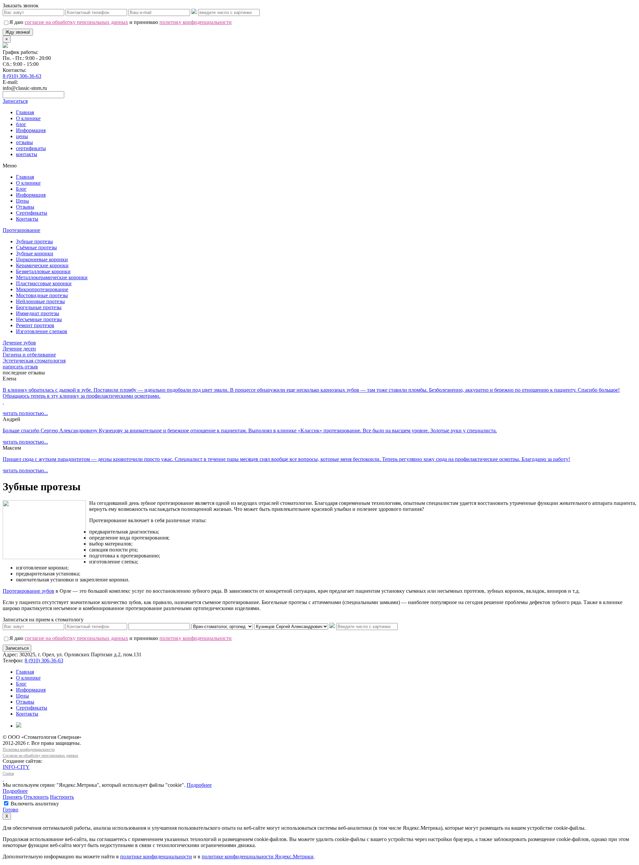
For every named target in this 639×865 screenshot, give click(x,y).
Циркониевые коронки (42, 259)
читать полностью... (25, 413)
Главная (25, 112)
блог (21, 124)
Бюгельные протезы (39, 307)
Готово (10, 809)
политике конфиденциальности (156, 856)
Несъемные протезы (39, 319)
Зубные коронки (34, 253)
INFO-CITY (16, 767)
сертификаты (31, 148)
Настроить (62, 797)
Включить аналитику (34, 803)
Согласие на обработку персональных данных (40, 755)
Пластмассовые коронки (44, 283)
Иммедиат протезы (37, 313)
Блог (21, 189)
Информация (31, 130)
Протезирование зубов (28, 591)
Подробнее (199, 785)
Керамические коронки (42, 265)
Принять (12, 797)
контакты (26, 154)
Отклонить (36, 797)
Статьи (8, 773)
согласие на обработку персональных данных (76, 22)
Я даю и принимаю (120, 22)
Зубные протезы (34, 241)
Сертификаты (31, 213)
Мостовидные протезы (42, 295)
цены (22, 136)
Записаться (17, 648)
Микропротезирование (42, 289)
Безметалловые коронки (43, 271)
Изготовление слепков (41, 331)
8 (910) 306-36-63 (22, 76)
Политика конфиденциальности (29, 749)
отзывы (24, 142)
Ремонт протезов (35, 325)
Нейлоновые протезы (40, 301)
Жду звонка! (17, 32)
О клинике (28, 118)
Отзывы (25, 207)
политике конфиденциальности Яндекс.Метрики (258, 856)
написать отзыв (20, 366)
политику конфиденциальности (195, 22)
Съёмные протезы (36, 247)
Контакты (27, 219)
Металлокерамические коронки (52, 277)
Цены (22, 201)
